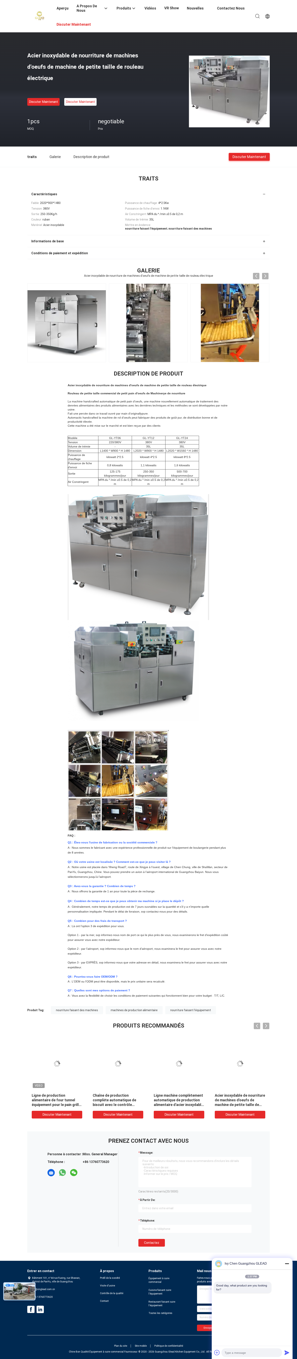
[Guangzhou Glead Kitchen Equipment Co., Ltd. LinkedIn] (40, 1309)
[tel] (85, 1172)
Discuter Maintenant (43, 102)
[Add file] (217, 1352)
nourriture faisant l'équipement (190, 1010)
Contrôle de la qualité (111, 1293)
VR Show (171, 8)
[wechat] (73, 1172)
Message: (146, 1152)
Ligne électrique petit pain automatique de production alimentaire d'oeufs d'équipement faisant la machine (116, 1104)
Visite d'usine (107, 1285)
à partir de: (147, 1200)
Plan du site (120, 1345)
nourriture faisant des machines (77, 1010)
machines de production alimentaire (134, 1010)
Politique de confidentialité (168, 1345)
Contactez (151, 1243)
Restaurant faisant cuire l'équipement (161, 1303)
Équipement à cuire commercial (158, 1280)
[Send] (287, 1352)
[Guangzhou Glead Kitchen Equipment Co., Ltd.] (39, 15)
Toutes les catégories (160, 1313)
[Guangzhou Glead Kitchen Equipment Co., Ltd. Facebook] (31, 1309)
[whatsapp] (62, 1172)
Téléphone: (147, 1220)
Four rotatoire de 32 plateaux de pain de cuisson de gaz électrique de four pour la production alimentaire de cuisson (178, 1104)
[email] (51, 1172)
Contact (104, 1301)
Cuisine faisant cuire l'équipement (159, 1292)
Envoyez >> (210, 1327)
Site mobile (141, 1345)
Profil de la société (110, 1278)
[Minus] (286, 1263)
